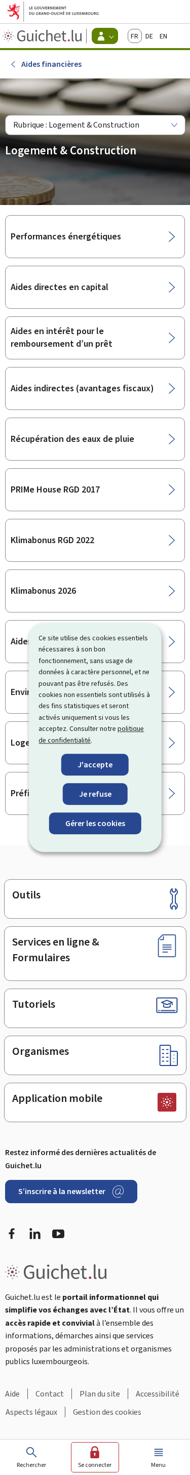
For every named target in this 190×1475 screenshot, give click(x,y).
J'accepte (95, 764)
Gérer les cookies (95, 823)
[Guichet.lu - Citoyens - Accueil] (43, 36)
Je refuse (95, 794)
